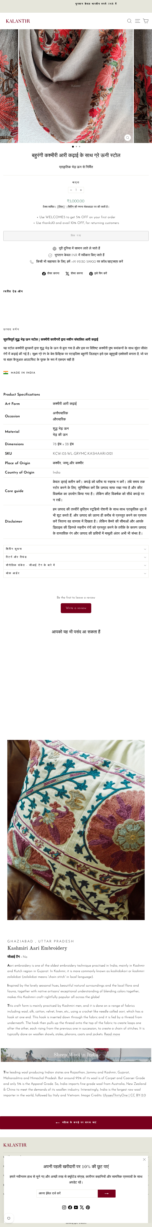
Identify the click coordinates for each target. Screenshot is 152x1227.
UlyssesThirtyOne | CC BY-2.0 (124, 1095)
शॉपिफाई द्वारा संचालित (76, 1223)
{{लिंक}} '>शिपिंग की (67, 206)
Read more (112, 1034)
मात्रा (75, 182)
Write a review (76, 608)
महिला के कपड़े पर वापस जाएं (79, 1122)
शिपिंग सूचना (14, 549)
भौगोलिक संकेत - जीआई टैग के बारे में (30, 565)
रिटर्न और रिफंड (16, 557)
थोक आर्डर (13, 573)
